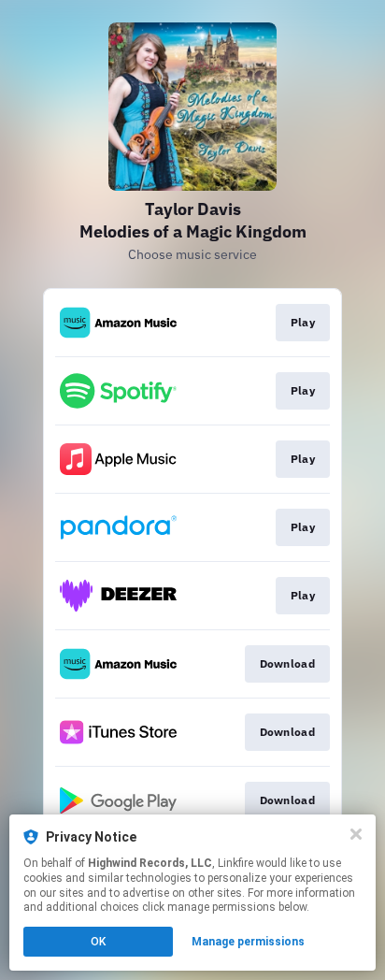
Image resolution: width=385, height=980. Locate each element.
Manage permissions (248, 941)
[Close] (356, 834)
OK (98, 941)
